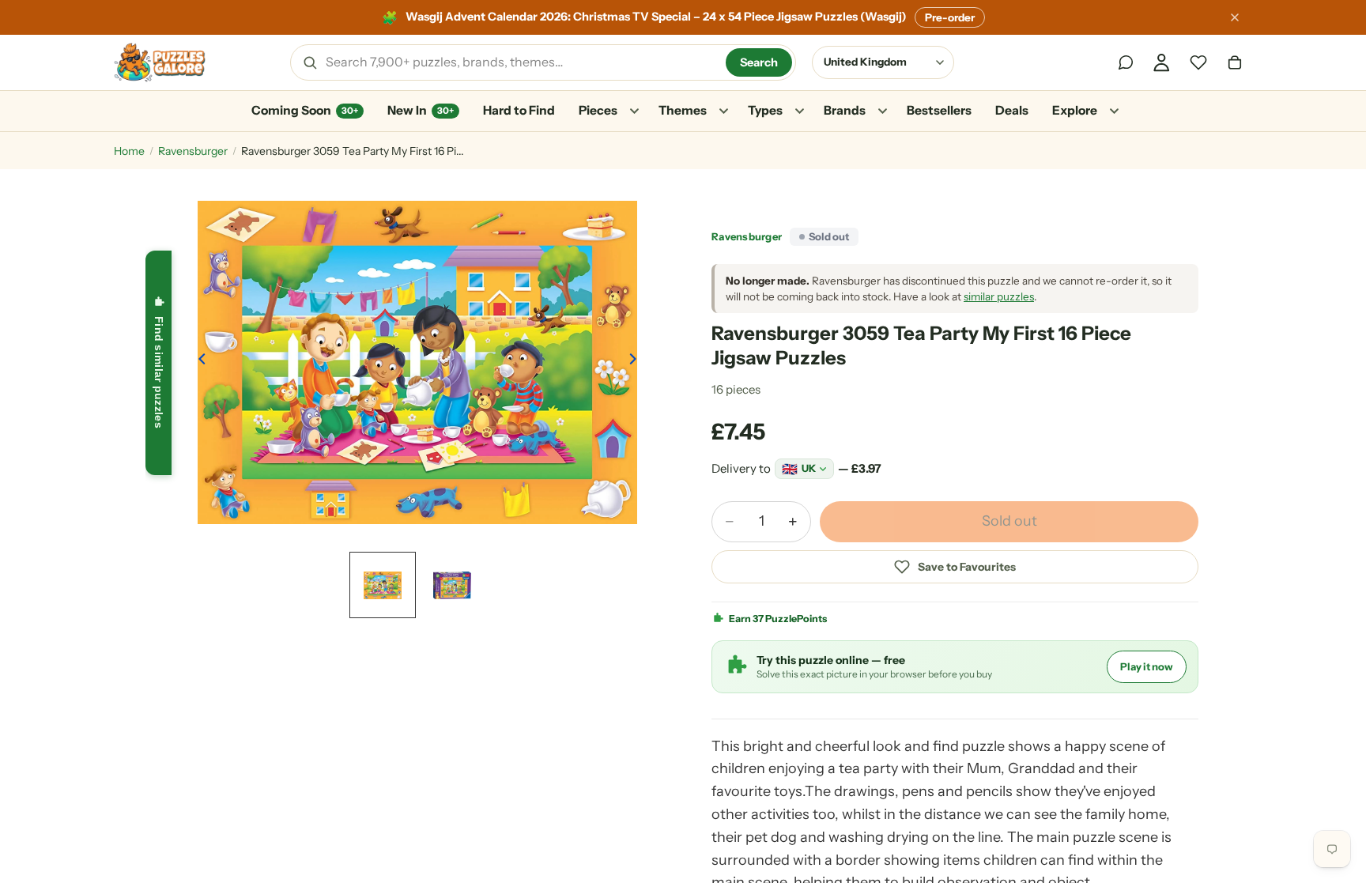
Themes (682, 110)
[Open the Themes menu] (723, 111)
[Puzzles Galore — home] (160, 62)
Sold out (1009, 521)
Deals (1011, 110)
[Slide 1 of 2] (382, 585)
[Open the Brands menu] (882, 111)
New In (420, 110)
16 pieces (735, 389)
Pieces (598, 110)
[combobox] (520, 62)
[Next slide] (637, 362)
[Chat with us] (1125, 62)
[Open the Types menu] (799, 111)
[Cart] (1234, 62)
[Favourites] (1198, 62)
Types (765, 110)
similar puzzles (999, 296)
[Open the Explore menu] (1114, 111)
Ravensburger (193, 151)
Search (759, 62)
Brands (845, 110)
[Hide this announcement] (1234, 17)
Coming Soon (304, 110)
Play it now (1146, 666)
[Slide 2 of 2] (452, 585)
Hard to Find (519, 110)
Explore (1074, 110)
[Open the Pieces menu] (634, 111)
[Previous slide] (197, 362)
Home (129, 151)
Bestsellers (939, 110)
